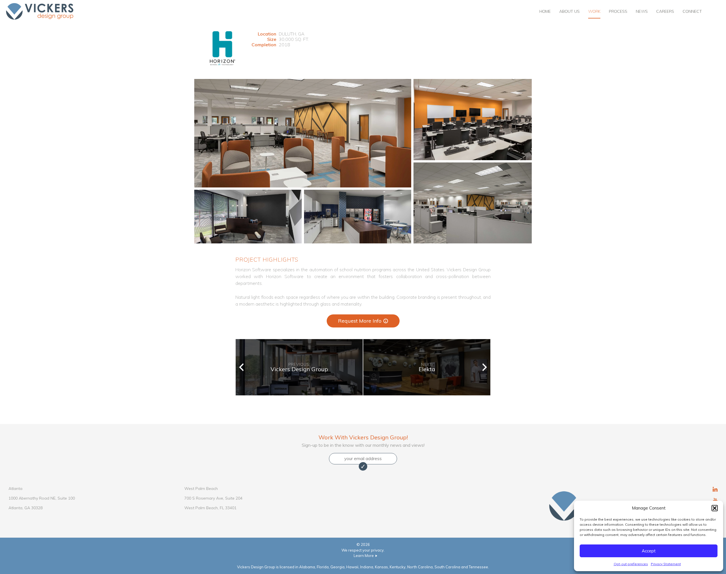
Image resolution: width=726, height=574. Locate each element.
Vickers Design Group (299, 367)
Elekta (427, 367)
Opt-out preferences (631, 564)
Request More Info (359, 321)
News (642, 11)
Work (594, 11)
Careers (665, 11)
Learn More (364, 555)
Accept (649, 551)
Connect (692, 11)
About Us (569, 11)
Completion (264, 44)
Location (267, 34)
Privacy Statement (666, 564)
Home (545, 11)
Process (618, 11)
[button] (714, 508)
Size (271, 39)
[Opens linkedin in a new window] (715, 489)
